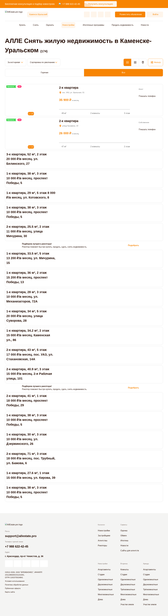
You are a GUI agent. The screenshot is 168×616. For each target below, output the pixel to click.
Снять (36, 25)
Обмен (123, 536)
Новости (145, 25)
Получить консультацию (100, 4)
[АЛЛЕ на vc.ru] (9, 563)
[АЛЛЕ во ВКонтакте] (26, 563)
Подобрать (133, 245)
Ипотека (124, 541)
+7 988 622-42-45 (71, 4)
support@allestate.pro (21, 536)
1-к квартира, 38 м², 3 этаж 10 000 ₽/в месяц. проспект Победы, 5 (27, 178)
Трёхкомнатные (127, 589)
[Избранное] (87, 14)
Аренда (146, 564)
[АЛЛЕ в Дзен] (18, 563)
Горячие (44, 72)
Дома (100, 599)
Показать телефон (147, 96)
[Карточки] (135, 62)
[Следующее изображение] (11, 89)
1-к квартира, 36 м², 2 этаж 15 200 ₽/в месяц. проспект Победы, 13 (27, 277)
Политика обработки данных (16, 585)
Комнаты (124, 569)
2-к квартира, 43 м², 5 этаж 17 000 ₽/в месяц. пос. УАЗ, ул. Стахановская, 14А (29, 354)
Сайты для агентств (129, 550)
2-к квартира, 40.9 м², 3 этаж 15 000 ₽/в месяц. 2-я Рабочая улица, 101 (29, 373)
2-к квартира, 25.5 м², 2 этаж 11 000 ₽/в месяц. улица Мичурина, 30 (27, 231)
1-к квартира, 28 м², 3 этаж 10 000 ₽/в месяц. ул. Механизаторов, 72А (26, 296)
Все (123, 72)
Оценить (50, 25)
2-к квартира (68, 87)
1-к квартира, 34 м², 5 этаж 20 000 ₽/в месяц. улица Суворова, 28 (26, 315)
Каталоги (101, 525)
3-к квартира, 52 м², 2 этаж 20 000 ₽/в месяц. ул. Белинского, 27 (26, 158)
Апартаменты (104, 569)
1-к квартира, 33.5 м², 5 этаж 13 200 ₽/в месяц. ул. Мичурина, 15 (30, 258)
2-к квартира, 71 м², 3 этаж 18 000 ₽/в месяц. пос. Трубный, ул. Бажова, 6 (30, 458)
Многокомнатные (106, 594)
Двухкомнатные (105, 584)
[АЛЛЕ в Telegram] (44, 563)
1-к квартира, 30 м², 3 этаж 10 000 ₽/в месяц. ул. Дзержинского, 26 (26, 439)
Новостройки (68, 25)
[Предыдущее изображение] (8, 89)
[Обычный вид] (127, 62)
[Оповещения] (108, 14)
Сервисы (123, 525)
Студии (101, 574)
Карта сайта (10, 592)
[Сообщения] (101, 14)
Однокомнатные (105, 579)
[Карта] (143, 62)
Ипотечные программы (93, 25)
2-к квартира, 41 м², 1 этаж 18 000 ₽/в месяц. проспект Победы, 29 (27, 400)
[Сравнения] (94, 14)
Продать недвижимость (122, 25)
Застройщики (104, 536)
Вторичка (123, 564)
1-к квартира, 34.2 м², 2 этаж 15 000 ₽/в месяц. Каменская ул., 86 (28, 335)
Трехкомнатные (105, 589)
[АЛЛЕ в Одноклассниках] (35, 563)
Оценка (123, 531)
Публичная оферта (13, 588)
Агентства (102, 541)
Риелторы (102, 546)
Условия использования (14, 581)
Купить (22, 25)
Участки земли (127, 604)
